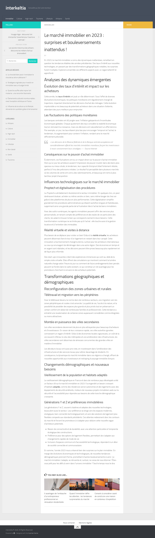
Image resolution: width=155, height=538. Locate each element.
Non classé (11, 149)
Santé (67, 19)
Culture (19, 19)
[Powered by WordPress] (14, 533)
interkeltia (16, 8)
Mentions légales (85, 523)
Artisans (59, 19)
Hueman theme (33, 533)
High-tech (29, 19)
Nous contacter (69, 523)
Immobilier (9, 19)
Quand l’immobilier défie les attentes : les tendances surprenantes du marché (80, 496)
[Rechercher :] (16, 61)
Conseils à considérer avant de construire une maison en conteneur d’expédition (106, 496)
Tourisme (39, 19)
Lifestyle (49, 19)
